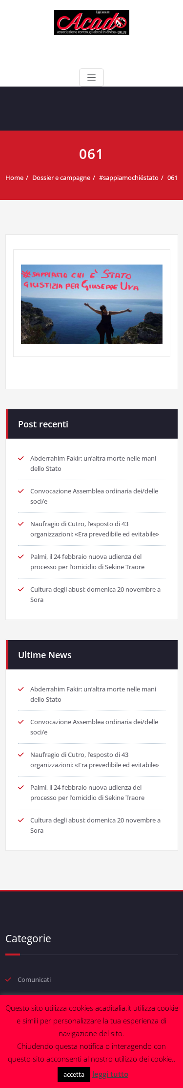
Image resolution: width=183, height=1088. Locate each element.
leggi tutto (110, 1074)
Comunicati (34, 979)
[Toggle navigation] (91, 77)
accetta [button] (73, 1074)
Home (14, 177)
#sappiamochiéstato (129, 177)
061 (172, 177)
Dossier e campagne (61, 177)
